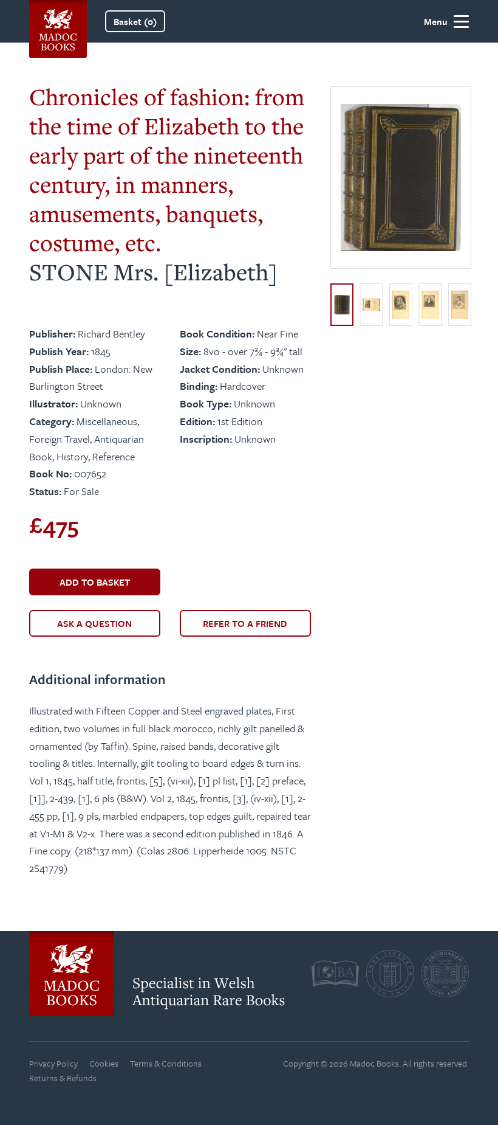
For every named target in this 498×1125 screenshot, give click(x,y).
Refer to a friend (245, 623)
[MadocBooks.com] (58, 21)
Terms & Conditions (166, 1063)
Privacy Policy (53, 1063)
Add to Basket (95, 582)
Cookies (103, 1063)
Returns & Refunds (63, 1077)
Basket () (135, 21)
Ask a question (94, 623)
